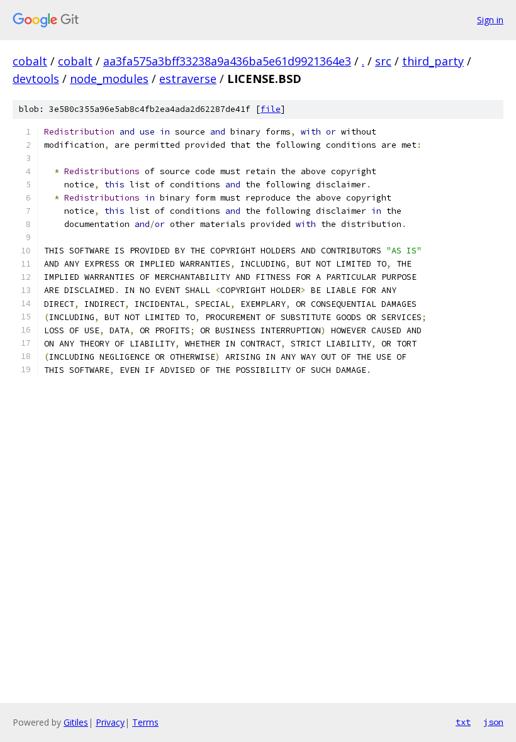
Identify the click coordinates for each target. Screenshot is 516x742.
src (383, 61)
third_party (433, 61)
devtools (36, 78)
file (271, 109)
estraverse (187, 78)
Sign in (490, 20)
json (493, 722)
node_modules (109, 78)
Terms (145, 722)
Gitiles (76, 722)
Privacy (110, 722)
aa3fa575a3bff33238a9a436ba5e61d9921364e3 (227, 61)
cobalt (30, 61)
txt (463, 722)
